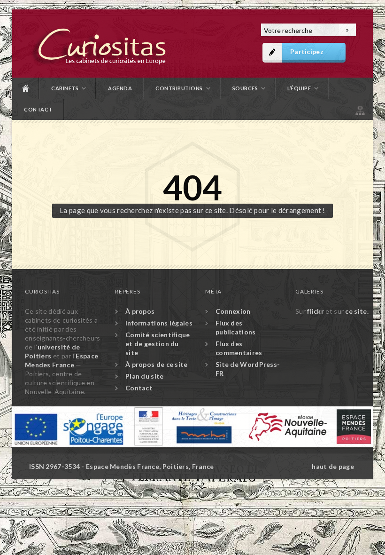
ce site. (356, 311)
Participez (306, 52)
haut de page (333, 466)
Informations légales (158, 323)
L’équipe (299, 88)
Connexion (233, 311)
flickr (315, 311)
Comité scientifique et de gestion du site (157, 344)
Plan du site (359, 109)
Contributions (179, 88)
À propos (139, 311)
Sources (245, 88)
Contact (38, 109)
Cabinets (64, 88)
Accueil (25, 88)
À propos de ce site (156, 364)
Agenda (120, 88)
